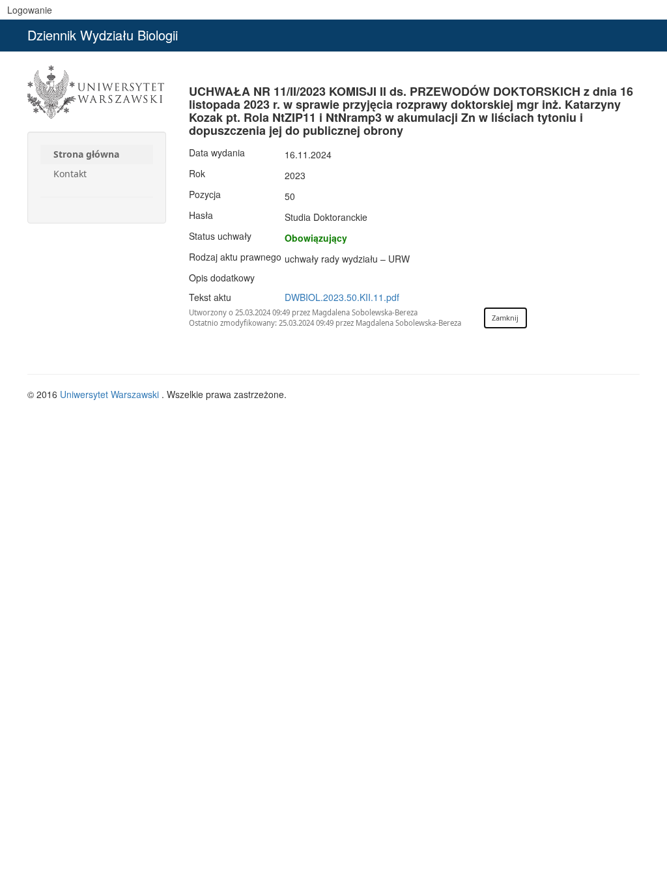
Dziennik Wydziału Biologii (102, 34)
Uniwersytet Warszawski (111, 394)
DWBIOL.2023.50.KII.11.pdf (342, 297)
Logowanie (29, 9)
